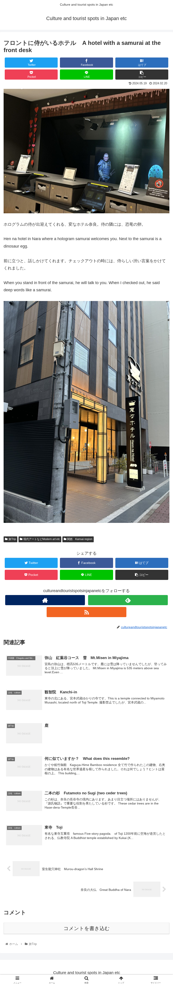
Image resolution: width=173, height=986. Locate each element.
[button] (160, 604)
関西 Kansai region (79, 539)
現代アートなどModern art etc (41, 539)
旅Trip (12, 539)
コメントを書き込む (87, 928)
